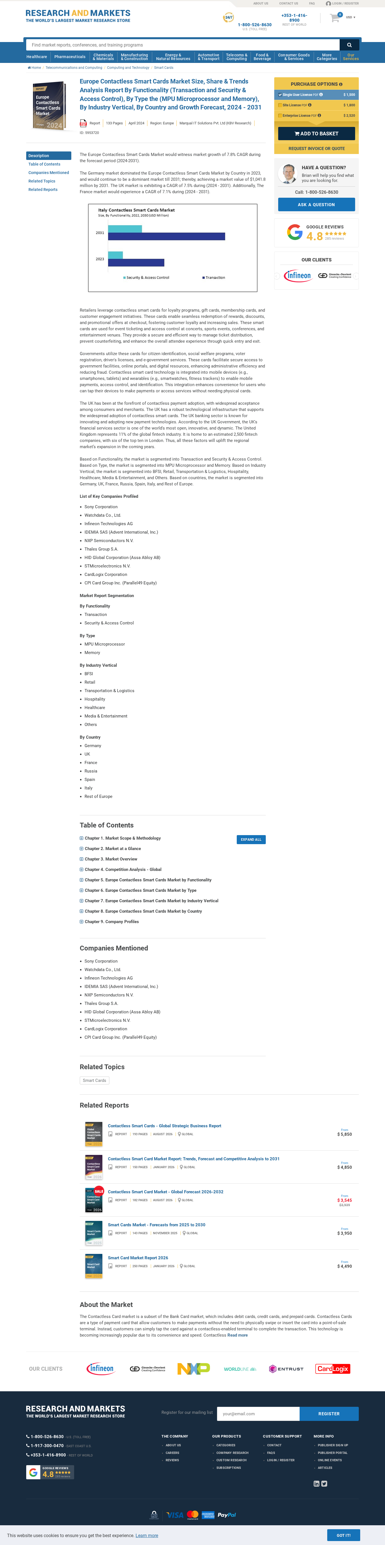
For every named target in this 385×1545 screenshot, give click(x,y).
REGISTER (329, 1413)
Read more (237, 1335)
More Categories (327, 57)
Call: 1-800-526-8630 (316, 192)
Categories (225, 1445)
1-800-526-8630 (255, 25)
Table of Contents (44, 164)
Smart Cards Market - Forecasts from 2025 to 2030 (156, 1224)
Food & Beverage (262, 57)
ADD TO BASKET (316, 134)
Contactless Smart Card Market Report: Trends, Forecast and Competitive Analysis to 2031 (194, 1158)
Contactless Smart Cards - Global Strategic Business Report (164, 1125)
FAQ (312, 3)
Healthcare (36, 56)
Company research (232, 1453)
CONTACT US (288, 3)
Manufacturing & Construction (134, 57)
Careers (172, 1453)
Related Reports (42, 189)
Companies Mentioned (48, 172)
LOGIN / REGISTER (345, 3)
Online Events (330, 1460)
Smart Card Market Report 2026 (138, 1257)
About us (173, 1445)
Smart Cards (94, 1080)
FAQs (271, 1453)
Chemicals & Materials (103, 57)
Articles (325, 1468)
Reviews (172, 1460)
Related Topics (41, 181)
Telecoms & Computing (236, 57)
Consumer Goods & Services (294, 57)
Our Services (351, 57)
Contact (274, 1445)
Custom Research (231, 1460)
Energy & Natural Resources (173, 57)
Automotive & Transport (209, 57)
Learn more (147, 1535)
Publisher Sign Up (333, 1445)
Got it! (344, 1535)
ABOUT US (260, 3)
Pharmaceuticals (70, 56)
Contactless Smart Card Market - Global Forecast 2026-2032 (166, 1191)
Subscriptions (228, 1468)
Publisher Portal (333, 1453)
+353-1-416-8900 (294, 18)
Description (38, 155)
